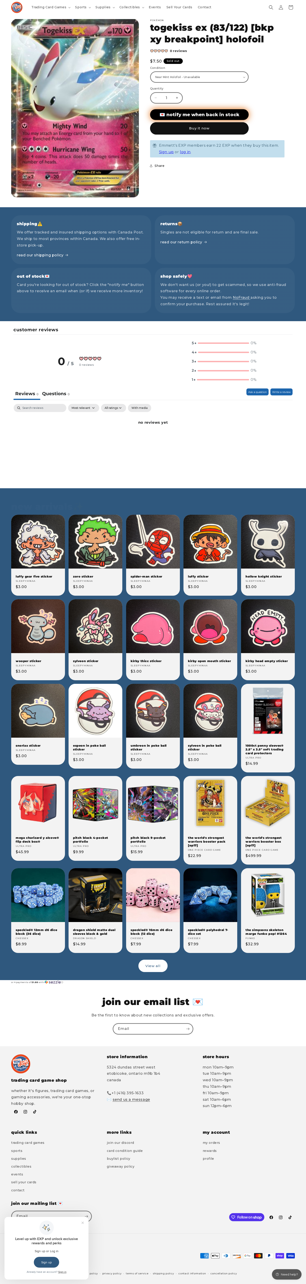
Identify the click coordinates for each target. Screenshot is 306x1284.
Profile (208, 1159)
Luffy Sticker (198, 576)
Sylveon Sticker (86, 661)
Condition (157, 68)
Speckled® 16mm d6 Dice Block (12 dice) (151, 932)
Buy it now (199, 128)
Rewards (210, 1151)
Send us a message (131, 1099)
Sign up (166, 152)
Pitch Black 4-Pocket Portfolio (90, 840)
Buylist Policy (118, 1159)
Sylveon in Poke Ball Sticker (205, 747)
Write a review (281, 392)
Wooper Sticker (28, 661)
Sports (17, 1151)
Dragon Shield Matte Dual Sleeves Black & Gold (94, 932)
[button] (51, 7)
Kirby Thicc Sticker (146, 661)
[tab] (55, 394)
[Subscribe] (188, 1029)
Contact (17, 1190)
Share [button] (160, 166)
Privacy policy (112, 1273)
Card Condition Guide (125, 1151)
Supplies (18, 1159)
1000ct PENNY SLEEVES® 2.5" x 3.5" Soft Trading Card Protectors (265, 749)
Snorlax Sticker (28, 746)
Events (17, 1174)
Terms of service (137, 1273)
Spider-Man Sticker (146, 576)
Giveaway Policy (120, 1166)
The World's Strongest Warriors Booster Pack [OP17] (207, 841)
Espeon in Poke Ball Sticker (89, 747)
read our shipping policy (40, 255)
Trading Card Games (28, 1143)
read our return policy (181, 242)
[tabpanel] (153, 438)
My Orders (211, 1143)
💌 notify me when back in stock (199, 114)
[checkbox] (139, 408)
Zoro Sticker (83, 576)
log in (185, 152)
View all (153, 966)
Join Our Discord (120, 1143)
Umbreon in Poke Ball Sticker (149, 747)
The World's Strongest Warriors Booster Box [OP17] (264, 841)
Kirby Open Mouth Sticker (209, 661)
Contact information (192, 1273)
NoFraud (241, 297)
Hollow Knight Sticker (264, 576)
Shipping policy (163, 1273)
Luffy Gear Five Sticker (34, 576)
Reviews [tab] (27, 393)
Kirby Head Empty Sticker (267, 661)
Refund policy (89, 1273)
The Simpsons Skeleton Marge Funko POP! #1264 (266, 932)
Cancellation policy (223, 1273)
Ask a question (257, 392)
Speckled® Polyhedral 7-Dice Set (208, 932)
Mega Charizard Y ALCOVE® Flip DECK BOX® (37, 840)
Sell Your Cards (24, 1182)
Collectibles (21, 1166)
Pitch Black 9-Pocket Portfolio (148, 840)
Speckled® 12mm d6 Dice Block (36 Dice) (36, 932)
